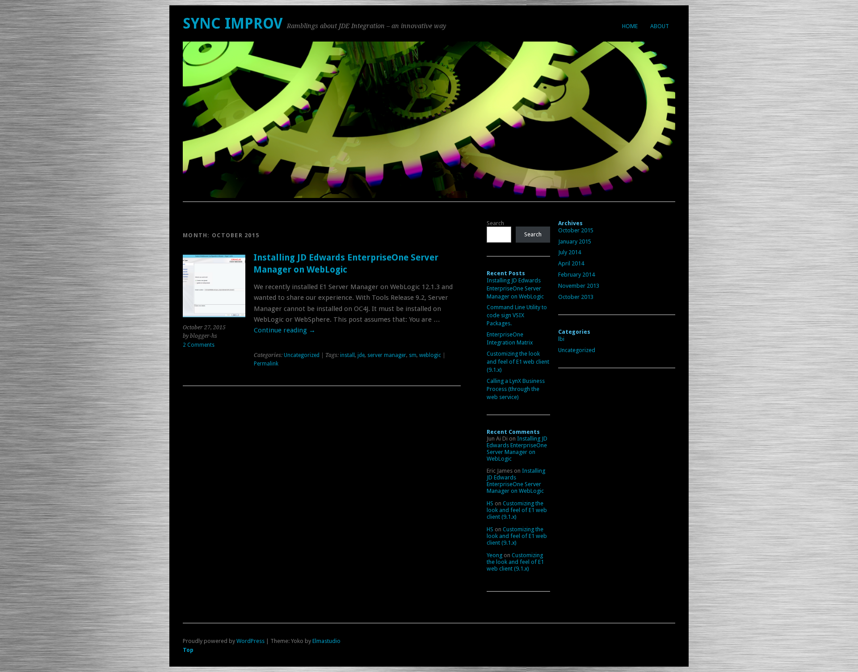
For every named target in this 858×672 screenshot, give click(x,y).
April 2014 (571, 263)
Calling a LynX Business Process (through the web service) (516, 389)
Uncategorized (302, 355)
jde (361, 355)
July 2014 (569, 252)
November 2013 (578, 285)
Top (188, 650)
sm (412, 355)
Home (630, 26)
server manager (386, 355)
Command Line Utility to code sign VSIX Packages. (517, 315)
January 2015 (574, 241)
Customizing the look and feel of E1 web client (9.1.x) (518, 361)
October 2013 (575, 297)
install (347, 355)
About (659, 26)
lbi (561, 339)
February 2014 (576, 274)
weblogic (430, 355)
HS (490, 503)
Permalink (266, 364)
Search (495, 223)
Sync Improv (232, 23)
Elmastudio (326, 641)
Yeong (494, 555)
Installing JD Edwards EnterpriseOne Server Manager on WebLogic (515, 288)
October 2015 (575, 230)
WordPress (250, 641)
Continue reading (284, 330)
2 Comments (198, 345)
